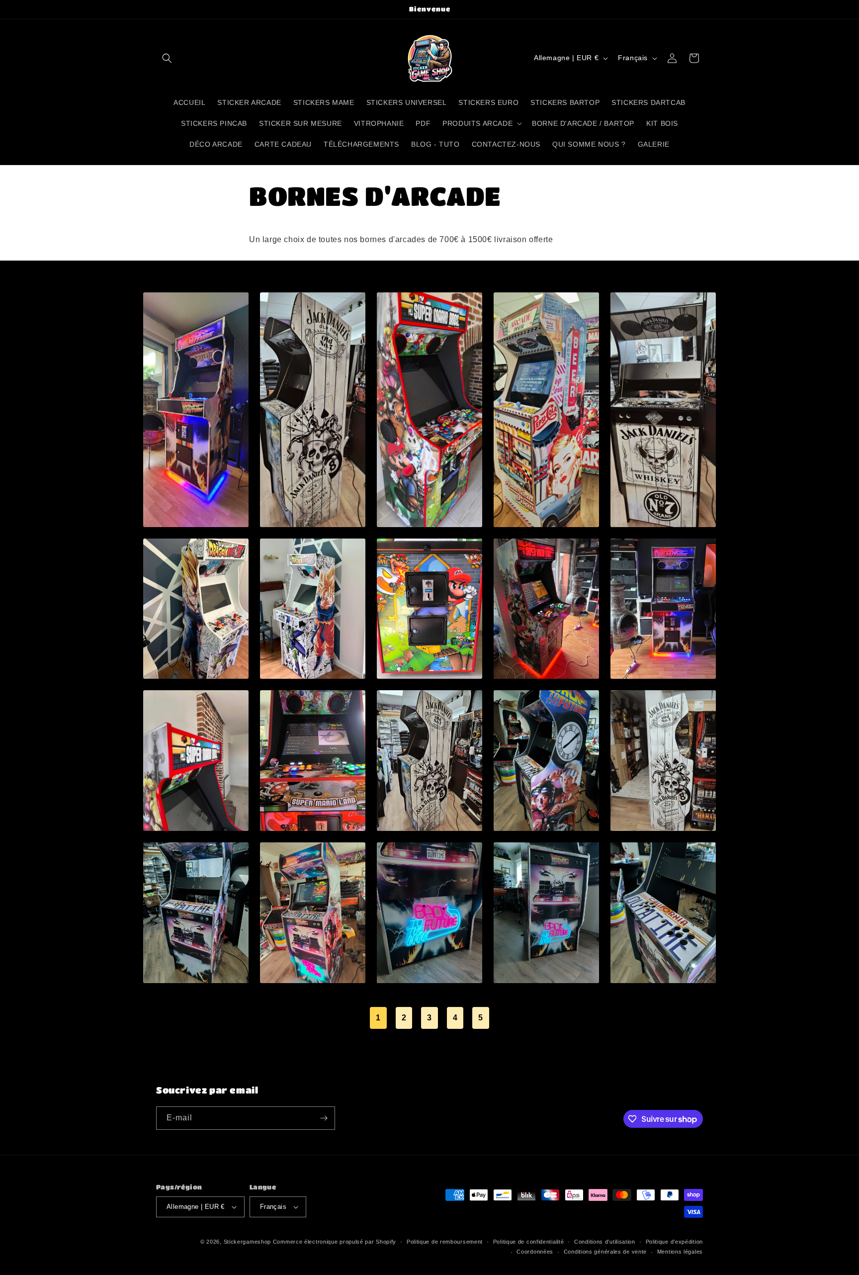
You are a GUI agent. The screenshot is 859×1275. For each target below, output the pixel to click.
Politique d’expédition (674, 1242)
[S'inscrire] (324, 1118)
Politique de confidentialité (528, 1242)
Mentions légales (680, 1252)
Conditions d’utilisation (604, 1242)
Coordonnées (534, 1252)
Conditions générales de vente (605, 1252)
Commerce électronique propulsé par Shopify (334, 1242)
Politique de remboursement (445, 1242)
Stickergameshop (247, 1242)
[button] (167, 58)
